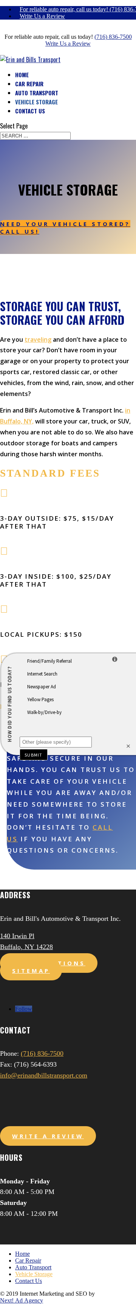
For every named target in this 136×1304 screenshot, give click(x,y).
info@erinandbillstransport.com (43, 1075)
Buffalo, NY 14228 (26, 947)
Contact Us (30, 111)
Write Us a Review (42, 16)
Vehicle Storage (36, 102)
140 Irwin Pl (17, 936)
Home (22, 74)
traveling (38, 339)
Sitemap (31, 970)
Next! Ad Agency (21, 1300)
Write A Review (48, 1136)
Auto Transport (36, 93)
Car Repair (29, 83)
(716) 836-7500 (113, 37)
